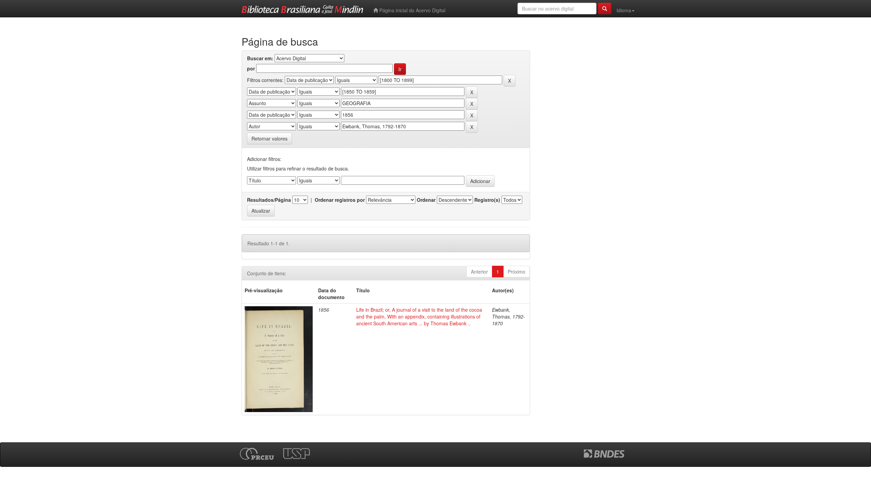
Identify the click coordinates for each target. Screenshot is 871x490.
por (251, 68)
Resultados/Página (269, 199)
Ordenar (426, 199)
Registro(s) (487, 199)
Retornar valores (269, 138)
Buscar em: (260, 58)
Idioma (624, 10)
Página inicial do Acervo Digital (411, 10)
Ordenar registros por (340, 199)
